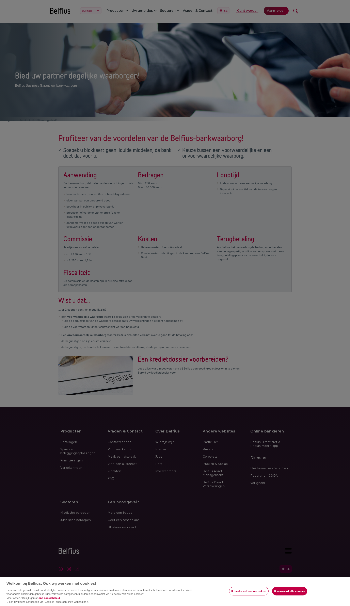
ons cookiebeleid (49, 598)
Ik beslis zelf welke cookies (248, 591)
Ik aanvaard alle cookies (289, 591)
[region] (175, 591)
